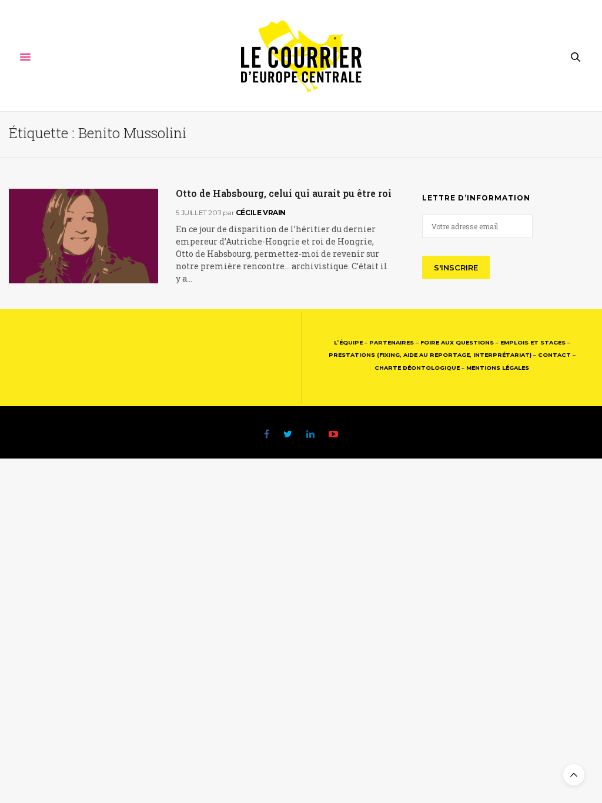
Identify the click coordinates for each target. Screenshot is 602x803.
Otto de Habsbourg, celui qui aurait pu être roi (284, 193)
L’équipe (348, 342)
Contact (554, 355)
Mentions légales (497, 367)
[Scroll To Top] (573, 774)
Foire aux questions (457, 342)
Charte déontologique (417, 367)
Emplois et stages (533, 342)
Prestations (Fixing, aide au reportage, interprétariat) (430, 355)
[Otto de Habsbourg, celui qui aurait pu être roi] (83, 236)
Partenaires (391, 342)
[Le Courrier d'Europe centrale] (301, 57)
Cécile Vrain (261, 212)
